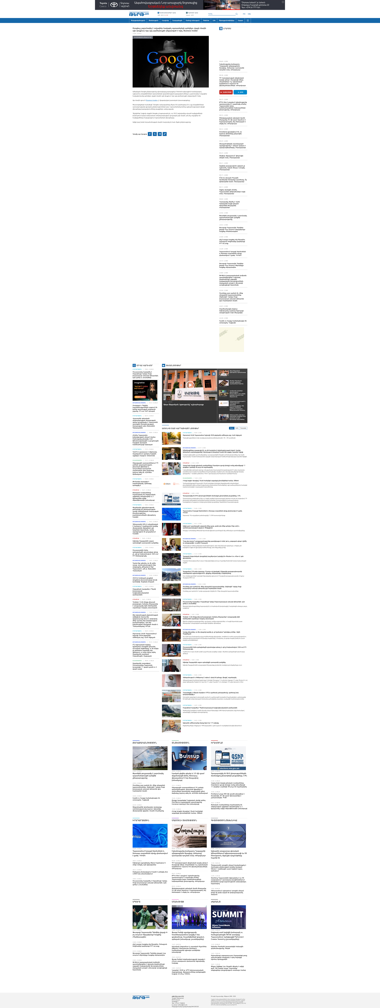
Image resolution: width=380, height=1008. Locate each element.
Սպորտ (136, 902)
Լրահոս (227, 28)
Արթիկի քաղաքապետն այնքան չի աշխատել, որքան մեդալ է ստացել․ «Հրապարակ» (232, 167)
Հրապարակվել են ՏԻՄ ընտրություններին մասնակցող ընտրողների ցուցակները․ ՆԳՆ (212, 496)
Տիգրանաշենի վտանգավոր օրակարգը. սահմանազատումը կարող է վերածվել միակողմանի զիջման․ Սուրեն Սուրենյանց (148, 809)
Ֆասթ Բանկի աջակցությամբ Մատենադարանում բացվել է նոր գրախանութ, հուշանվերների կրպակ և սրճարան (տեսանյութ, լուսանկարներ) (188, 935)
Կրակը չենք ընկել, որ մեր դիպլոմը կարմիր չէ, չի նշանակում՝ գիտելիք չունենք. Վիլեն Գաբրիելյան (211, 633)
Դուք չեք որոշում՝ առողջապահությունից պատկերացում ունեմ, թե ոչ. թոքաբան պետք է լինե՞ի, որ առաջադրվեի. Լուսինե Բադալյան (215, 542)
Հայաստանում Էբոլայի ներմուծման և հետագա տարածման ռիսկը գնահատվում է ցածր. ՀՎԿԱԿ (232, 253)
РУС (244, 14)
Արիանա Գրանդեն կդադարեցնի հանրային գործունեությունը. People (227, 947)
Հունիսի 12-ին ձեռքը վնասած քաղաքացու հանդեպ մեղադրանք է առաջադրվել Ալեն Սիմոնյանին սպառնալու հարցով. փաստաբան (145, 605)
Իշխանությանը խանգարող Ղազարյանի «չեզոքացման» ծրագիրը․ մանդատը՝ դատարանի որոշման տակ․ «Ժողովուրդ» (231, 67)
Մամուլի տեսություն (184, 820)
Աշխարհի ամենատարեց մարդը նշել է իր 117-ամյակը (201, 723)
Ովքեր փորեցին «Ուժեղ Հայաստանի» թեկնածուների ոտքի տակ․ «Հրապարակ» (232, 191)
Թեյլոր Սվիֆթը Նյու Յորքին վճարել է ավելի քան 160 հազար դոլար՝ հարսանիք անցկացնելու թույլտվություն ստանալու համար (228, 968)
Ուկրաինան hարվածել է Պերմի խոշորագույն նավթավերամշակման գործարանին (144, 592)
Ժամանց (215, 902)
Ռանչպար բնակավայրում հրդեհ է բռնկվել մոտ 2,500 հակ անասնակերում (150, 873)
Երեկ (236, 428)
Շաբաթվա (243, 428)
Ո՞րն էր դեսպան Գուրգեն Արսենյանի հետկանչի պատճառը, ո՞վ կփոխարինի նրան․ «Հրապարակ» (233, 179)
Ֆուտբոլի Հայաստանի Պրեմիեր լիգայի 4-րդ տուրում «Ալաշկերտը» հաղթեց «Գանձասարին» (232, 229)
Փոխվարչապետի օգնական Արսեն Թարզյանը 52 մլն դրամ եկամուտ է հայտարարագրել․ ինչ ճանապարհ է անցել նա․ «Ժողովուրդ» (232, 120)
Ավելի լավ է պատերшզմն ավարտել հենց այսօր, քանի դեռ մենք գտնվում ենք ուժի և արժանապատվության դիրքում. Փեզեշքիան (211, 527)
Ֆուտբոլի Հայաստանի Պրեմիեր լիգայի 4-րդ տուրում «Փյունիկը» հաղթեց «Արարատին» (231, 265)
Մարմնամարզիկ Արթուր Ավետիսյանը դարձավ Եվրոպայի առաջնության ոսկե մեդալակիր (231, 310)
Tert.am (139, 14)
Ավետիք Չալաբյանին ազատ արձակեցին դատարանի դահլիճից (145, 542)
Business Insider (151, 100)
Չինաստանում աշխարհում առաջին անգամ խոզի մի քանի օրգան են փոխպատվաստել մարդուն (227, 892)
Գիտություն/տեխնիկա (142, 37)
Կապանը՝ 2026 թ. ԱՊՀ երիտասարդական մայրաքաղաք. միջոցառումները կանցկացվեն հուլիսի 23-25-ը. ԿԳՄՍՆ (189, 972)
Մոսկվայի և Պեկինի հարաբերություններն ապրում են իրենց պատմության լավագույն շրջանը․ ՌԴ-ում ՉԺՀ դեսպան (145, 408)
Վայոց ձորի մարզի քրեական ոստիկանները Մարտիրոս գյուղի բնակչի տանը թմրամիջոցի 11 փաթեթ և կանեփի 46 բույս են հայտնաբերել (214, 466)
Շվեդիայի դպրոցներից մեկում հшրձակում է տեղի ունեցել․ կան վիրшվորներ (149, 864)
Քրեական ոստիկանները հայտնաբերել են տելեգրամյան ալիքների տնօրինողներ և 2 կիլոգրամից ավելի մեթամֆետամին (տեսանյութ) (144, 496)
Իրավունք (136, 490)
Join (241, 92)
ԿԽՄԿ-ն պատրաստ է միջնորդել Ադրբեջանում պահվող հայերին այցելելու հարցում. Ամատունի (145, 453)
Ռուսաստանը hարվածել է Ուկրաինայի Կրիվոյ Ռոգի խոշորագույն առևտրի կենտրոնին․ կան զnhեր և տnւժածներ (145, 374)
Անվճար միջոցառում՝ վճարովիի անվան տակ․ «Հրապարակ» (231, 156)
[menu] (248, 20)
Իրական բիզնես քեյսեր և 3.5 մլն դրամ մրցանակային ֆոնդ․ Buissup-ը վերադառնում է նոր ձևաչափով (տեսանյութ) (188, 776)
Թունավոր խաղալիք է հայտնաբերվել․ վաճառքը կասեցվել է (142, 483)
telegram (160, 134)
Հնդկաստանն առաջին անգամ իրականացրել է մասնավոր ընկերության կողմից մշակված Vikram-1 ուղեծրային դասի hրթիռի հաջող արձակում (228, 868)
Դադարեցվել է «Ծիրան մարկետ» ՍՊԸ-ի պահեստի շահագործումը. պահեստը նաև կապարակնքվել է (211, 693)
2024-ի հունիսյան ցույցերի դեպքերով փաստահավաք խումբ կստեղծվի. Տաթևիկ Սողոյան (145, 580)
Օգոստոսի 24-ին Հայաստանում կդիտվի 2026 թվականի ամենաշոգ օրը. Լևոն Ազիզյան (145, 635)
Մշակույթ (178, 902)
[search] (237, 14)
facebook (150, 134)
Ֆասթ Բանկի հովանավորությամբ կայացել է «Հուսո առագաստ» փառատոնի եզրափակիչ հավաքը (188, 961)
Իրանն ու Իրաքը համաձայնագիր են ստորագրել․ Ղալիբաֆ (233, 322)
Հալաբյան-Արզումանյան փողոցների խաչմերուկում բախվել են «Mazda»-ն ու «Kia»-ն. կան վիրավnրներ (213, 557)
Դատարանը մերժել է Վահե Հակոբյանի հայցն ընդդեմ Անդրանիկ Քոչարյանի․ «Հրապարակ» (229, 204)
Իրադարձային (137, 369)
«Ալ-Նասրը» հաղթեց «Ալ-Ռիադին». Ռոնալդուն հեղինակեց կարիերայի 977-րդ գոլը (232, 241)
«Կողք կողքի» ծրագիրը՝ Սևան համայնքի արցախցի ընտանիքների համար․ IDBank (211, 480)
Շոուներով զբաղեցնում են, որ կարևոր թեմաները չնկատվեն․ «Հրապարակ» (230, 133)
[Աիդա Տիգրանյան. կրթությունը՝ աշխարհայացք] (190, 385)
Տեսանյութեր (173, 365)
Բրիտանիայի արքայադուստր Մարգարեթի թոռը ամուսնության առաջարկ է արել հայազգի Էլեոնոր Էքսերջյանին (229, 957)
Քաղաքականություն (139, 403)
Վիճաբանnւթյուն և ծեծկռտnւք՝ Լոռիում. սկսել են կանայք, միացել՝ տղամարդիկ (209, 677)
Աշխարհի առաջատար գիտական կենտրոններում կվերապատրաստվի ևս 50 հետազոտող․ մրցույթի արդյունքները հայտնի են (229, 854)
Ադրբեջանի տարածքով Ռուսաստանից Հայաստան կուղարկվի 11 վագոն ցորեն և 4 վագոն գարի (145, 666)
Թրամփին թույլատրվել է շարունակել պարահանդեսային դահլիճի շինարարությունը (233, 217)
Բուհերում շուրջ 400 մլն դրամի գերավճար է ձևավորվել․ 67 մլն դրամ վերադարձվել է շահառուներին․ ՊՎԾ (228, 795)
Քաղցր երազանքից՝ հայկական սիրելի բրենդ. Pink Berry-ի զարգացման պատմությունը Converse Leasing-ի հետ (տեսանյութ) (189, 802)
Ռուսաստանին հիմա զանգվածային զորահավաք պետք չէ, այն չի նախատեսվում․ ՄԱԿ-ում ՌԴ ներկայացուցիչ (145, 553)
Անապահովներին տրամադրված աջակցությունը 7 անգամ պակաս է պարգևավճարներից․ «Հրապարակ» (232, 145)
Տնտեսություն (137, 460)
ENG (249, 14)
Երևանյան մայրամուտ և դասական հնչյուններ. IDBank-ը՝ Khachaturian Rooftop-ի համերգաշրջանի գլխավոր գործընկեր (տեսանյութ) (189, 949)
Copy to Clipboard (165, 134)
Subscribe (227, 92)
